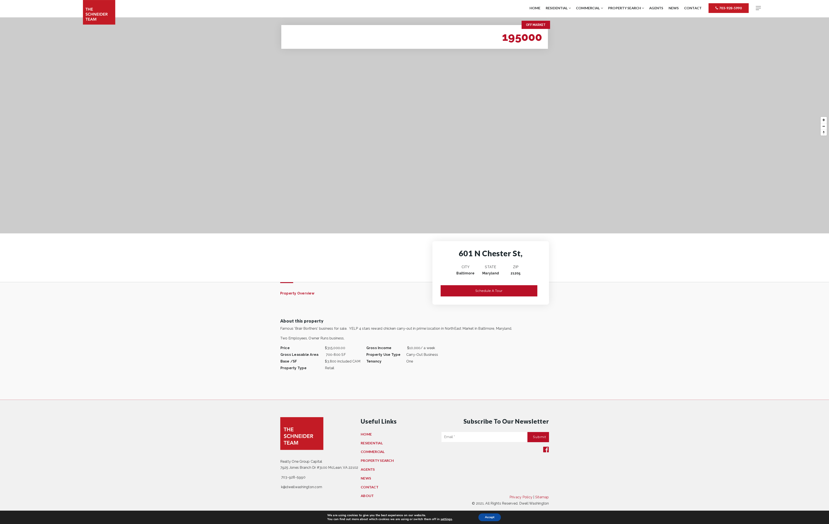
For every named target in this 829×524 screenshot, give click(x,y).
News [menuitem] (674, 8)
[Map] (414, 125)
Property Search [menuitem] (625, 8)
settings (446, 519)
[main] (414, 208)
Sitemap (542, 497)
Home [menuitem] (535, 8)
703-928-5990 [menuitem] (730, 8)
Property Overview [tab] (297, 293)
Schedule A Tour (488, 291)
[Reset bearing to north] (824, 132)
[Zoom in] (824, 120)
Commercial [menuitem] (588, 8)
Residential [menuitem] (557, 8)
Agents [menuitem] (656, 8)
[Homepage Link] (99, 12)
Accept (489, 517)
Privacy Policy (521, 497)
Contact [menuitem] (693, 8)
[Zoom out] (824, 126)
